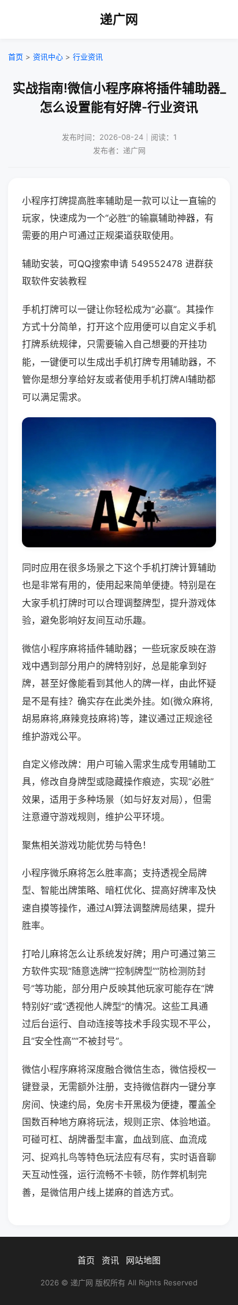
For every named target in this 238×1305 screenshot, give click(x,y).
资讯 (110, 1260)
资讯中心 (48, 56)
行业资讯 (88, 56)
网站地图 (143, 1260)
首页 (15, 56)
